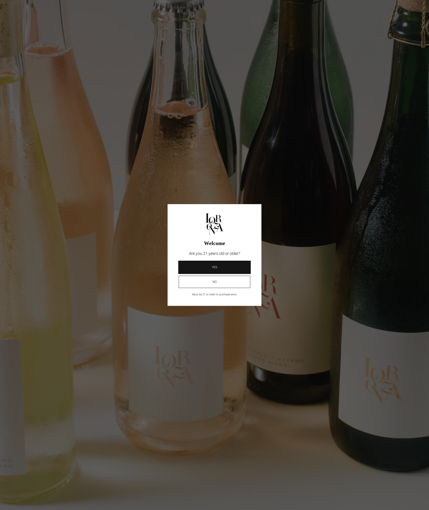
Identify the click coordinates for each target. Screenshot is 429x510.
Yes (214, 267)
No (214, 282)
